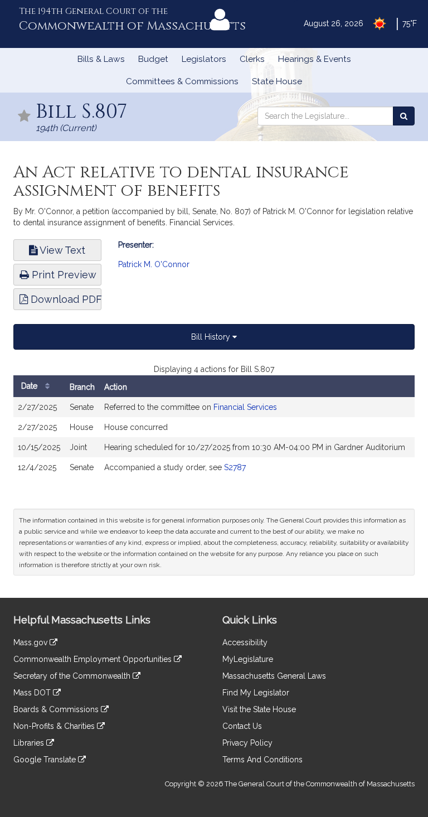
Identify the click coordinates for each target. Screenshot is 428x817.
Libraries (29, 742)
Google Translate (45, 759)
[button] (24, 117)
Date (30, 385)
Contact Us (242, 726)
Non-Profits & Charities (55, 726)
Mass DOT (33, 692)
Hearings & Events (314, 59)
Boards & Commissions (57, 709)
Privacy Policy (247, 742)
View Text (61, 250)
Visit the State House (259, 709)
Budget (153, 59)
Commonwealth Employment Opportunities (93, 659)
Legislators (204, 59)
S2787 (235, 467)
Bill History (211, 336)
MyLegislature (247, 659)
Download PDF (64, 299)
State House (277, 81)
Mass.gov (31, 642)
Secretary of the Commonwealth (73, 675)
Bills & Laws (101, 59)
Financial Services (245, 407)
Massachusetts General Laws (274, 675)
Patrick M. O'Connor (153, 264)
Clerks (252, 59)
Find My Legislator (255, 692)
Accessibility (245, 642)
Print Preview (62, 275)
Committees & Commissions (182, 81)
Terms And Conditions (262, 759)
